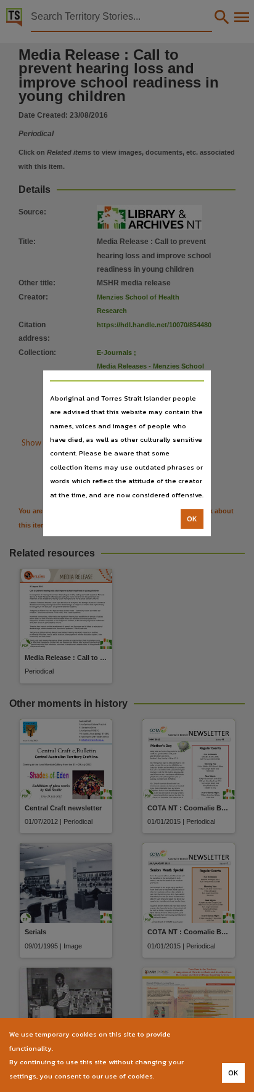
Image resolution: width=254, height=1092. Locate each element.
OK (192, 518)
